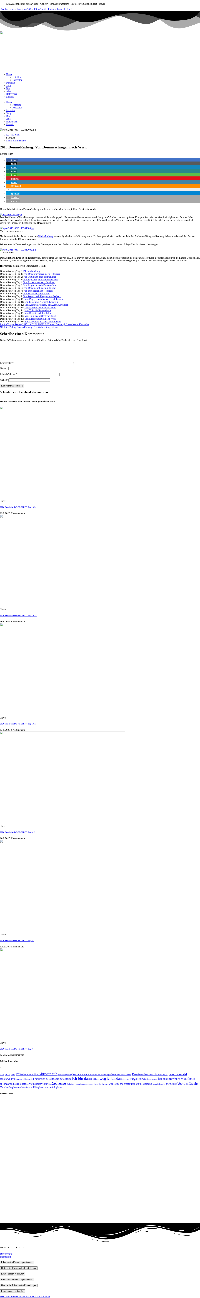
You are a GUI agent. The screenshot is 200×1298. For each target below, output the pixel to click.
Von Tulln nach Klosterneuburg (40, 316)
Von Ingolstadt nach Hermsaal (38, 290)
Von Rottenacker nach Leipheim (39, 282)
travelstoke (171, 1083)
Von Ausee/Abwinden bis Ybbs (40, 307)
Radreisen (70, 1084)
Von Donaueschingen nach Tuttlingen (41, 274)
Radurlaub (79, 1084)
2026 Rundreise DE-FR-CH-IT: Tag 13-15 (18, 724)
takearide (114, 1083)
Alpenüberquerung (65, 1074)
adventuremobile (29, 1074)
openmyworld (7, 1083)
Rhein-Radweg (45, 236)
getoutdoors (52, 1078)
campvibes (109, 1074)
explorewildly (7, 1078)
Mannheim (188, 1078)
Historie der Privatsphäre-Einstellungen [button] (18, 1268)
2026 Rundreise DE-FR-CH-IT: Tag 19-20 (18, 507)
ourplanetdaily (22, 1083)
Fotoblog (16, 77)
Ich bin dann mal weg (89, 1078)
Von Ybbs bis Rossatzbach (38, 310)
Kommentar (7, 363)
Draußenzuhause (141, 1074)
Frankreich (39, 1078)
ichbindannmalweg (121, 1078)
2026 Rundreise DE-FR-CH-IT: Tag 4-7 (17, 940)
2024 (13, 1074)
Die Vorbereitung (31, 271)
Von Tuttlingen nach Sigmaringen (39, 276)
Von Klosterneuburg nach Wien (40, 318)
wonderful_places (53, 1087)
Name (4, 368)
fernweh (28, 1079)
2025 (18, 1074)
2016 (7, 1074)
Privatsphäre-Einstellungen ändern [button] (16, 1262)
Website (4, 380)
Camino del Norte (95, 1074)
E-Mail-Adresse (9, 374)
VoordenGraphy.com (10, 1087)
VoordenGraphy (188, 1083)
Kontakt (10, 96)
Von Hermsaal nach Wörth (36, 293)
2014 (2, 1074)
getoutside (65, 1078)
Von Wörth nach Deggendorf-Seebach (42, 296)
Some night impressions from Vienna (43, 321)
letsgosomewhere (169, 1078)
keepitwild (141, 1078)
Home (9, 74)
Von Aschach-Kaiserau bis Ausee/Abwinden (46, 304)
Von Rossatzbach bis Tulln (38, 313)
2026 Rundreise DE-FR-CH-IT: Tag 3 (16, 1049)
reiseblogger (88, 1084)
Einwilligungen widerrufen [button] (12, 1274)
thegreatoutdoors (129, 1083)
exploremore (157, 1074)
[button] (12, 160)
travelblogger (158, 1084)
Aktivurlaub (48, 1074)
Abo (8, 91)
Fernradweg (19, 1079)
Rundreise (97, 1084)
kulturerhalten (152, 1079)
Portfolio (10, 82)
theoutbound (146, 1083)
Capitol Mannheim (123, 1074)
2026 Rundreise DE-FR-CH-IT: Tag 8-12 (17, 832)
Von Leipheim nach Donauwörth (39, 285)
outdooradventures (40, 1083)
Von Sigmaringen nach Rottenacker (40, 279)
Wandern (25, 1087)
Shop (8, 85)
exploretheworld (175, 1074)
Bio (8, 88)
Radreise (58, 1083)
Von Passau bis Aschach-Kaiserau (41, 302)
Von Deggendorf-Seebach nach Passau (44, 299)
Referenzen (12, 94)
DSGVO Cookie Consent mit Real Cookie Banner (25, 1296)
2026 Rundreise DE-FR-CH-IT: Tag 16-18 (18, 615)
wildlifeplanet (37, 1087)
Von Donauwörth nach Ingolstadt (39, 288)
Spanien (106, 1083)
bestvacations (79, 1074)
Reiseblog (17, 80)
